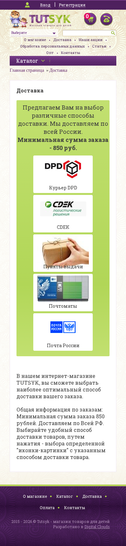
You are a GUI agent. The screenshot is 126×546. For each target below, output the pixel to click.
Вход (45, 4)
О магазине (35, 39)
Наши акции (90, 39)
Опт (50, 52)
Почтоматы (63, 306)
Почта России (63, 345)
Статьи (99, 46)
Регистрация (72, 4)
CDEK (63, 227)
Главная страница (27, 70)
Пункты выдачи (63, 266)
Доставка (62, 39)
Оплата (47, 507)
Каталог (64, 496)
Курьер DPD (63, 188)
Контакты (70, 52)
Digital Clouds (97, 526)
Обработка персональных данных (52, 46)
